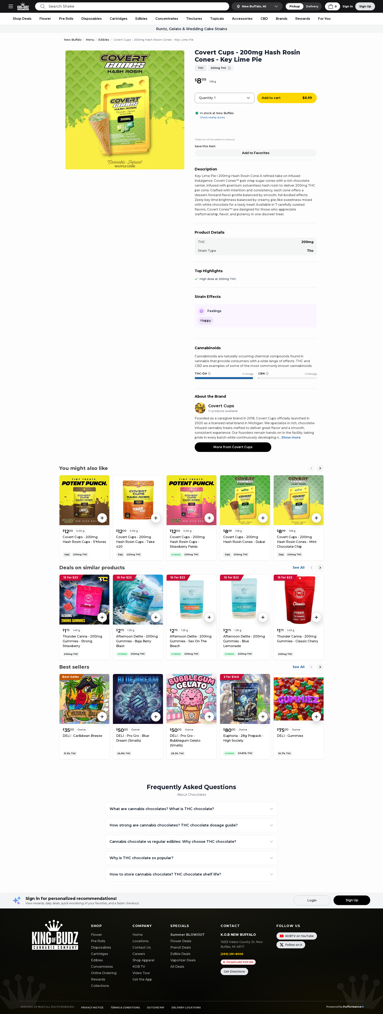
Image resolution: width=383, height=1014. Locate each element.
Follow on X (293, 945)
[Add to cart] (102, 518)
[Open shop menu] (11, 6)
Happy (205, 320)
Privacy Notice (92, 1007)
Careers (138, 954)
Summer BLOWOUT (187, 935)
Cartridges (118, 19)
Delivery (312, 6)
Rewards (302, 19)
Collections (100, 986)
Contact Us (141, 947)
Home (137, 935)
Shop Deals (22, 19)
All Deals (177, 967)
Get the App (142, 979)
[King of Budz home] (25, 6)
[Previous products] (311, 468)
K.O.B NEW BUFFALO (238, 935)
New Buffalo (73, 40)
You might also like (83, 468)
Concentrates (166, 19)
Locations (140, 941)
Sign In (348, 6)
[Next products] (320, 468)
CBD (264, 19)
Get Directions (234, 971)
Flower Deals (180, 941)
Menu (90, 40)
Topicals (217, 19)
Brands (281, 19)
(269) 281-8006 (232, 954)
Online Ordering (103, 973)
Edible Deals (180, 954)
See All (299, 567)
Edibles (141, 19)
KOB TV (138, 967)
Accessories (242, 19)
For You (324, 19)
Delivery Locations (186, 1007)
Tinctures (194, 19)
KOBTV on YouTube (299, 936)
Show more (291, 437)
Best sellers (74, 667)
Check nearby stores (212, 117)
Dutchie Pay (155, 1007)
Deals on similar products (92, 567)
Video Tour (141, 973)
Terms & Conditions (125, 1007)
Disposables (91, 19)
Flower (45, 19)
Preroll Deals (180, 947)
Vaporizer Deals (183, 960)
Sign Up (365, 6)
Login (312, 900)
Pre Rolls (66, 19)
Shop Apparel (143, 960)
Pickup (294, 6)
